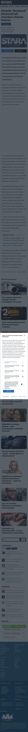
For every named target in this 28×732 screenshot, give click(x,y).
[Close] (25, 335)
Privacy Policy (22, 396)
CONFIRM (8, 391)
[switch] (22, 366)
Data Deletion (5, 396)
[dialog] (14, 366)
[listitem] (14, 362)
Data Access (14, 396)
